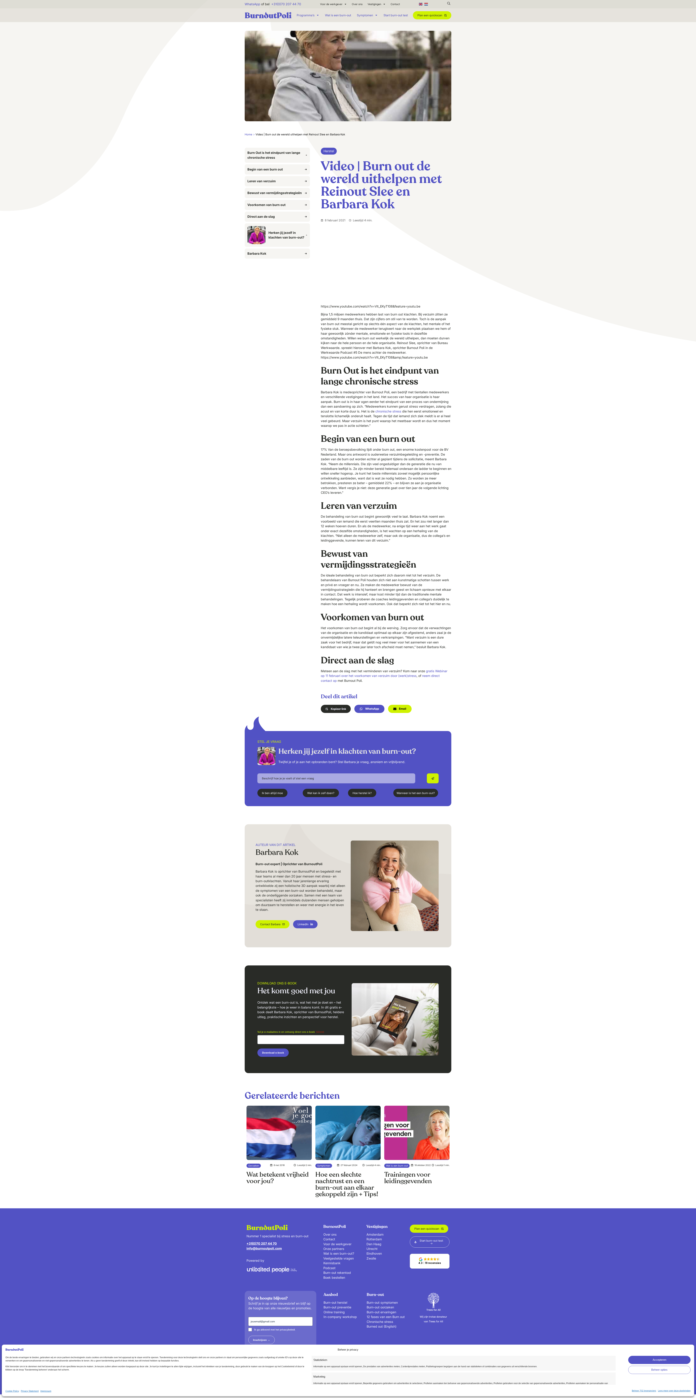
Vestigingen (374, 4)
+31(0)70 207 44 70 (286, 4)
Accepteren (659, 1359)
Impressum (45, 1391)
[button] (336, 709)
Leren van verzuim (261, 181)
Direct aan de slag (261, 216)
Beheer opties (659, 1369)
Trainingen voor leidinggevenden (408, 1178)
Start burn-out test (396, 15)
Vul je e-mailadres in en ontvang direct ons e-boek (290, 1031)
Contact (395, 4)
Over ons (357, 4)
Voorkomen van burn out (266, 205)
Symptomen (365, 15)
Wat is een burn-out (338, 15)
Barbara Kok (256, 253)
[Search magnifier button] (448, 3)
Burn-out (375, 1294)
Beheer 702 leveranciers (644, 1390)
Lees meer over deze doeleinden (674, 1390)
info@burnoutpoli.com (264, 1248)
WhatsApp (252, 4)
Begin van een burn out (265, 169)
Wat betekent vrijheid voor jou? (277, 1178)
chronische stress (388, 411)
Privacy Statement (30, 1391)
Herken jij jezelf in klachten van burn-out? (286, 235)
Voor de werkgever (331, 4)
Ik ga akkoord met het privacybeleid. (275, 1329)
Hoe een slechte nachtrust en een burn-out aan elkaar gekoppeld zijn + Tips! (346, 1184)
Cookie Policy (12, 1391)
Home (248, 134)
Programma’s (305, 15)
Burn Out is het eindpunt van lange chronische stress (273, 155)
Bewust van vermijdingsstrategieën (274, 193)
